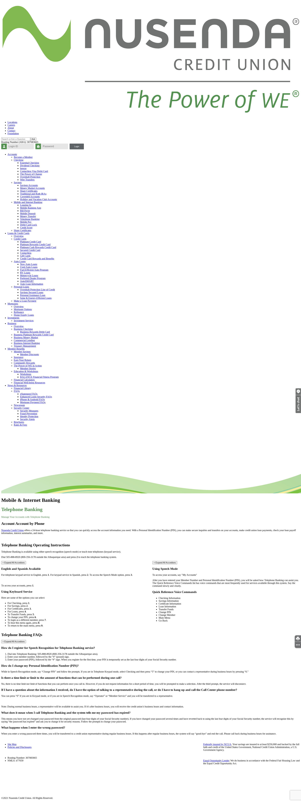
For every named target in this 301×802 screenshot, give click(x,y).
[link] (298, 638)
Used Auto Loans (28, 267)
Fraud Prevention (28, 413)
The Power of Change (31, 174)
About (11, 128)
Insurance (18, 357)
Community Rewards (24, 363)
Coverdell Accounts (30, 196)
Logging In (25, 205)
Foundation (13, 133)
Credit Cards (20, 239)
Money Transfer (28, 216)
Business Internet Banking (27, 343)
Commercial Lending (24, 340)
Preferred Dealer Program (32, 278)
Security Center (21, 408)
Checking (18, 160)
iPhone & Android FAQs (32, 399)
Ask (33, 139)
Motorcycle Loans (29, 275)
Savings (18, 182)
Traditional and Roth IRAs (33, 193)
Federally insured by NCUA (217, 744)
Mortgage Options (23, 309)
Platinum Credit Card (30, 241)
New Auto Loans (28, 264)
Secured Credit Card (30, 250)
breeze (23, 168)
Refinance (19, 312)
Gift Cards (25, 255)
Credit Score (26, 227)
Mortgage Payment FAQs (32, 402)
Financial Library (22, 388)
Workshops (25, 374)
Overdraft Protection (30, 177)
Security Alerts (27, 419)
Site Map (12, 744)
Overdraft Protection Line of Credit (37, 289)
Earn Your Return (22, 360)
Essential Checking (29, 162)
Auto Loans (20, 261)
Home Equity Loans (24, 315)
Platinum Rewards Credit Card (35, 244)
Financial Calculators (24, 379)
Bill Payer (25, 210)
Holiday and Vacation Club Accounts (38, 199)
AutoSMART (27, 281)
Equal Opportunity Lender (216, 760)
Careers (11, 125)
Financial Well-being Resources (29, 382)
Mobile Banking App (30, 208)
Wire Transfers (27, 179)
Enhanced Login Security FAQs (36, 396)
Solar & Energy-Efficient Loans (36, 298)
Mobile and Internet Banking (28, 202)
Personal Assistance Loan (32, 295)
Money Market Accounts (32, 188)
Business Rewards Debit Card (35, 332)
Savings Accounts (29, 185)
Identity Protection (29, 416)
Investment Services (24, 320)
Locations (12, 122)
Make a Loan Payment (25, 301)
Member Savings (22, 351)
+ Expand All (14, 562)
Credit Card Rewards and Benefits (37, 258)
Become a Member (23, 157)
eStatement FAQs (28, 394)
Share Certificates (28, 191)
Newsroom (19, 405)
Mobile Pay (26, 222)
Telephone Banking (30, 219)
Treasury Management (25, 346)
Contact (11, 130)
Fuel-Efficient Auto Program (34, 270)
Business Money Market (26, 337)
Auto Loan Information (31, 284)
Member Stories (28, 368)
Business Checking (23, 329)
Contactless (25, 253)
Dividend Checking (30, 165)
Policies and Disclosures (20, 747)
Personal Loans (21, 286)
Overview (19, 236)
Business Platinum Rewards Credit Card (34, 334)
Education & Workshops (26, 371)
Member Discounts (29, 354)
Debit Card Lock (28, 224)
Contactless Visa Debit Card (34, 171)
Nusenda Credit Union (12, 530)
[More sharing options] (298, 645)
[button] (298, 412)
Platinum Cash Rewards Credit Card (38, 247)
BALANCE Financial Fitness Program (39, 377)
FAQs (17, 391)
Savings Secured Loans (31, 292)
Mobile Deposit (27, 213)
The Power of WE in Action (28, 365)
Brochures (19, 422)
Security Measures (29, 410)
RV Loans (25, 272)
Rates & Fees (20, 425)
